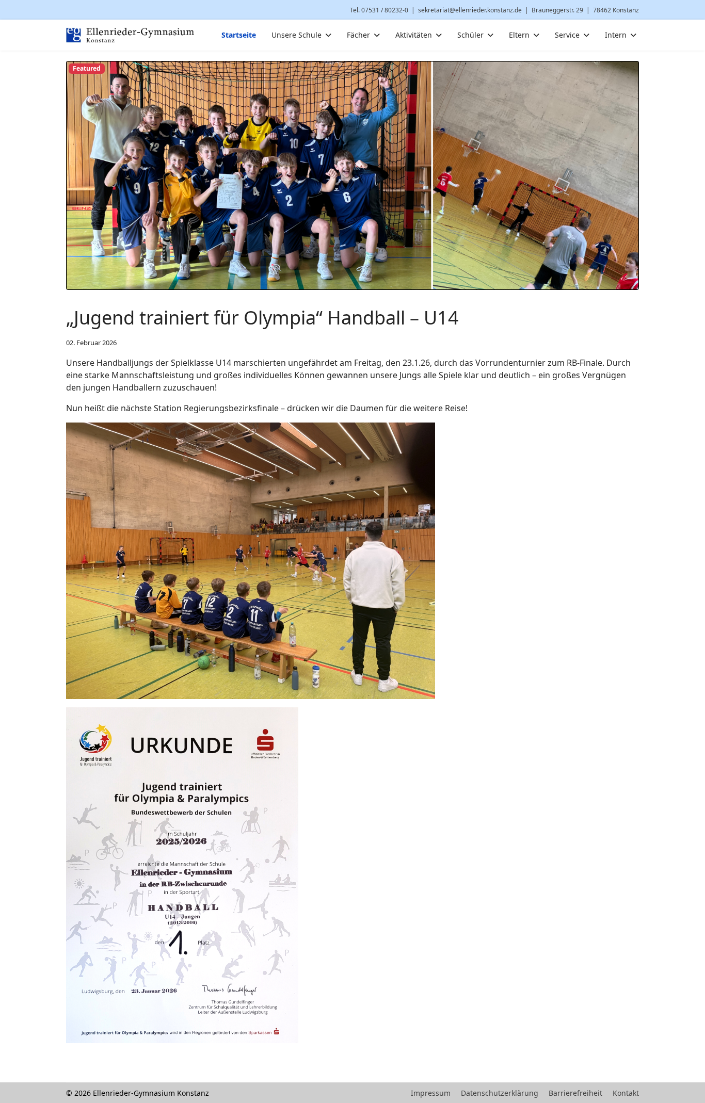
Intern (616, 35)
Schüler (470, 35)
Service (567, 35)
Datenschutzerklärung (499, 1093)
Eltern (519, 35)
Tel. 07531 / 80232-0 (379, 10)
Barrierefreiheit (575, 1093)
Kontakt (626, 1093)
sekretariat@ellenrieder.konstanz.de (470, 10)
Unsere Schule (296, 35)
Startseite (238, 35)
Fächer (358, 35)
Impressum (431, 1093)
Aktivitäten (413, 35)
